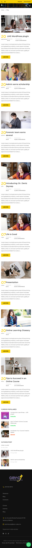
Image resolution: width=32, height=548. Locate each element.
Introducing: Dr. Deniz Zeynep (16, 184)
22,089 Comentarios (19, 190)
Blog (8, 40)
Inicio (2, 10)
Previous (2, 222)
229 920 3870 (9, 487)
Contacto (5, 499)
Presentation (12, 282)
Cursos (5, 505)
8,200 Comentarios (19, 286)
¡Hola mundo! (5, 445)
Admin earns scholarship (18, 84)
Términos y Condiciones (23, 543)
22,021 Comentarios (20, 40)
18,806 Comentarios (19, 139)
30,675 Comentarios (19, 88)
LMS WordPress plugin (18, 36)
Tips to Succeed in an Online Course (16, 379)
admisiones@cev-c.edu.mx (13, 524)
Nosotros (5, 493)
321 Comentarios (19, 385)
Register (20, 1)
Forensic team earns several (15, 133)
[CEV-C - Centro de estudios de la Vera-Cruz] (6, 6)
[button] (28, 544)
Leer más (5, 57)
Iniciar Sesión (27, 1)
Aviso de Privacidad (8, 543)
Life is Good (11, 234)
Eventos (5, 508)
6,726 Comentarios (19, 238)
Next (29, 222)
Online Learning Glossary (18, 330)
